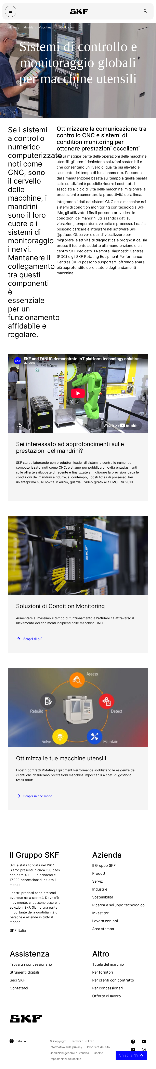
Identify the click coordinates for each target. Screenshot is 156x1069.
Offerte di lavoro (106, 996)
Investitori (100, 913)
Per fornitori (102, 972)
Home (12, 27)
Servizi (98, 881)
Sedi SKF (17, 980)
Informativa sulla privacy (66, 1047)
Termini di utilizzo (82, 1041)
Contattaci (19, 988)
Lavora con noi (105, 921)
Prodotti (99, 873)
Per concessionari (107, 988)
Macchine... (46, 27)
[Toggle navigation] (10, 11)
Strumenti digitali (24, 972)
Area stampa (103, 929)
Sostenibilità (102, 897)
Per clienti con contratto (113, 980)
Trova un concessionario (31, 964)
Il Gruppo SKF (104, 865)
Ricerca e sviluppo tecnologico (118, 905)
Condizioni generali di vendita (69, 1053)
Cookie (98, 1053)
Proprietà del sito (98, 1047)
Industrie (27, 27)
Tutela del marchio (108, 964)
